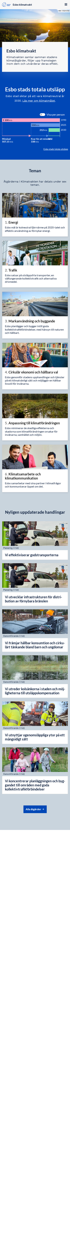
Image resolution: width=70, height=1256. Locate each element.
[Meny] (65, 4)
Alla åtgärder (33, 809)
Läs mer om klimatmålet (38, 100)
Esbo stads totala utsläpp (55, 149)
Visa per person (56, 114)
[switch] (42, 114)
